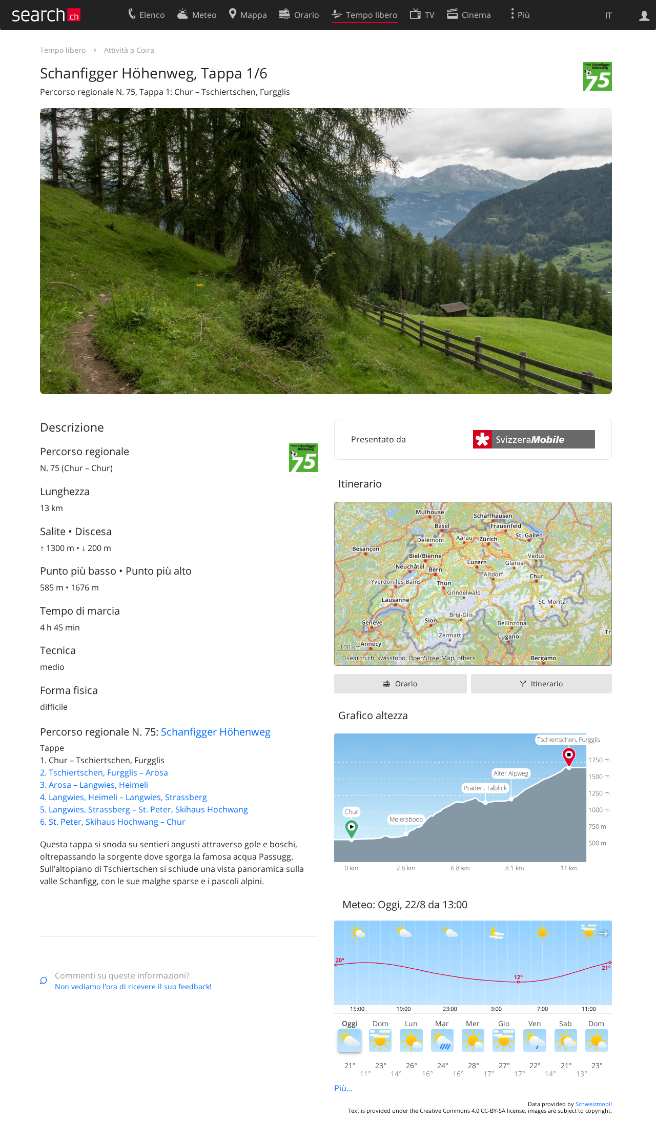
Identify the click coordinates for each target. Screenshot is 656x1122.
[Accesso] (644, 15)
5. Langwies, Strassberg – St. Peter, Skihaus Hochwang (144, 809)
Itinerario (547, 683)
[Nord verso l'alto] (599, 653)
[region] (473, 583)
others (466, 658)
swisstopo (391, 658)
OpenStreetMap (431, 658)
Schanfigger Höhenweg (216, 732)
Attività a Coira (129, 50)
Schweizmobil (594, 1104)
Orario (406, 683)
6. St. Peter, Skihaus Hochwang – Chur (113, 821)
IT (608, 15)
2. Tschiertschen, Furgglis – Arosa (104, 772)
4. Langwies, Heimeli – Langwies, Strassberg (123, 797)
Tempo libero (63, 50)
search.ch (360, 658)
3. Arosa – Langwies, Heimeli (94, 784)
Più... (343, 1088)
